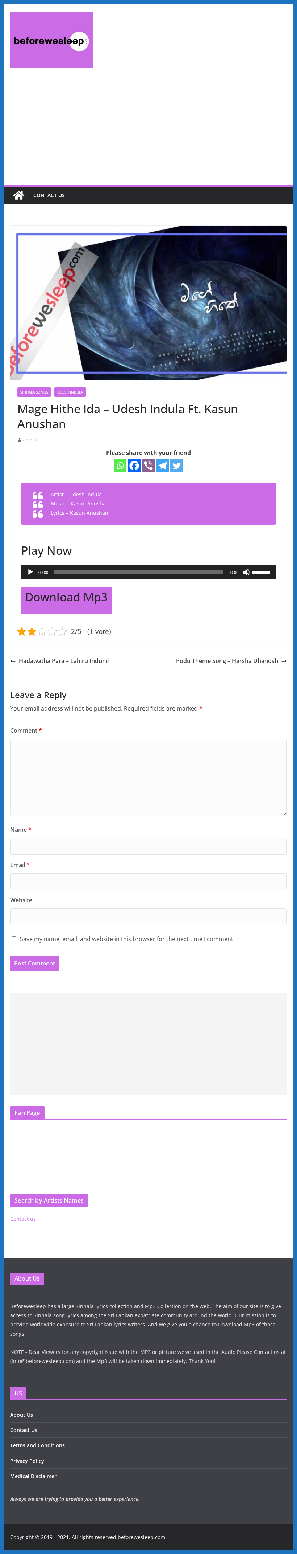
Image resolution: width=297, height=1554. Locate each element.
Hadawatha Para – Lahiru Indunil (64, 661)
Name (21, 830)
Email (20, 865)
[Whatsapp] (120, 465)
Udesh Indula (70, 392)
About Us (21, 1414)
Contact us (49, 195)
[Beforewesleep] (19, 195)
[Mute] (246, 572)
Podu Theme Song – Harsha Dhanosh (227, 661)
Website (21, 900)
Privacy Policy (27, 1460)
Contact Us (23, 1430)
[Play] (30, 572)
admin (29, 439)
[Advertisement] (148, 131)
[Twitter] (176, 465)
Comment (26, 731)
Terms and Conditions (37, 1445)
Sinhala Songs (34, 392)
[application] (148, 572)
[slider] (262, 571)
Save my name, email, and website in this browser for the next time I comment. (127, 939)
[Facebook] (134, 465)
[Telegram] (162, 465)
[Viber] (148, 465)
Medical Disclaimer (33, 1476)
